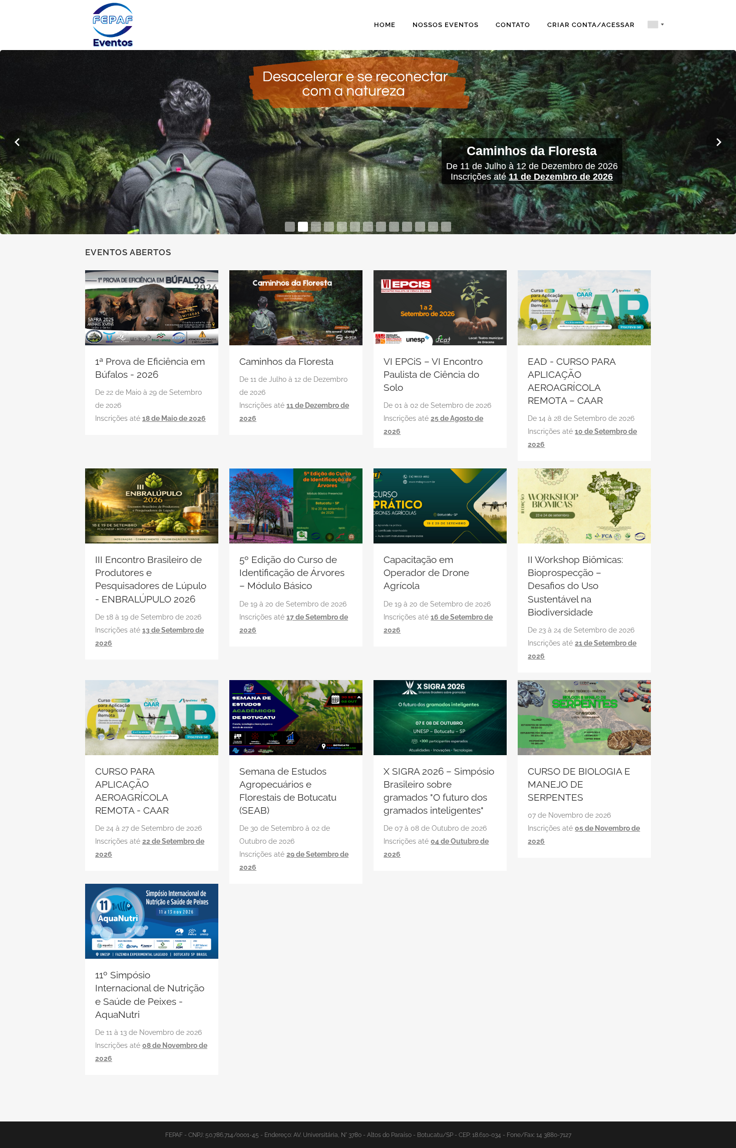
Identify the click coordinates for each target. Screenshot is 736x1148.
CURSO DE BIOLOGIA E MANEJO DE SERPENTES (579, 784)
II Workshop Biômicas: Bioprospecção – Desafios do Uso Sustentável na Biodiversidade (575, 586)
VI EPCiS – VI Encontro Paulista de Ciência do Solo (433, 374)
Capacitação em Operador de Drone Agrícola (426, 572)
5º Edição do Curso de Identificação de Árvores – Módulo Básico (291, 572)
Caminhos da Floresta (286, 361)
